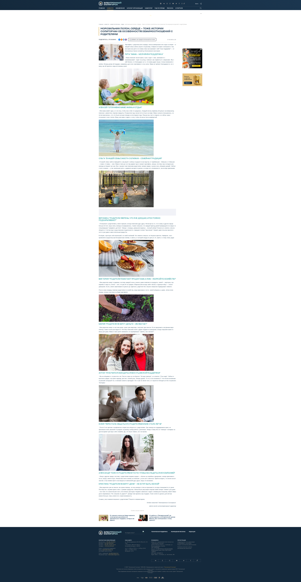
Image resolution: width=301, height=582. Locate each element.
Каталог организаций (135, 8)
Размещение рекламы (178, 531)
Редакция (192, 531)
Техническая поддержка (159, 531)
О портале (179, 8)
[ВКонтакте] (119, 40)
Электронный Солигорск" (170, 567)
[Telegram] (160, 4)
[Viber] (182, 4)
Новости (110, 8)
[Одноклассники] (167, 4)
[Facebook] (179, 4)
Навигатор (148, 8)
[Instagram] (170, 4)
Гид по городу (160, 8)
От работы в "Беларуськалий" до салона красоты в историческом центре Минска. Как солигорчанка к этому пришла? (162, 518)
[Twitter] (176, 4)
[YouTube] (173, 4)
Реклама (170, 8)
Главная (102, 8)
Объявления (120, 8)
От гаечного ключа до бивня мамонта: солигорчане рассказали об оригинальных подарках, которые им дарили (122, 518)
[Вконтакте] (164, 4)
